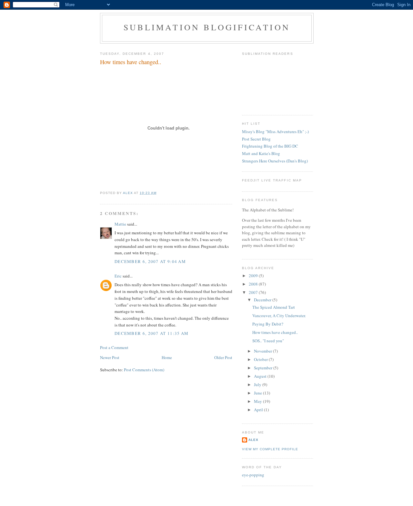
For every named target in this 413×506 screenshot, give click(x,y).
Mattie (120, 224)
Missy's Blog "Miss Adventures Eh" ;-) (275, 131)
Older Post (223, 357)
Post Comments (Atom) (144, 370)
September (263, 368)
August (260, 376)
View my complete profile (270, 449)
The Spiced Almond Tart (273, 307)
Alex (253, 440)
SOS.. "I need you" (268, 341)
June (258, 393)
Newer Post (109, 357)
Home (167, 357)
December (263, 300)
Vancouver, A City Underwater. (279, 315)
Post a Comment (114, 347)
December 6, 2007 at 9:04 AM (150, 261)
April (259, 410)
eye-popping (253, 475)
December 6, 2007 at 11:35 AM (151, 333)
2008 (254, 284)
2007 (254, 292)
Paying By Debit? (267, 324)
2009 (254, 275)
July (258, 384)
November (263, 351)
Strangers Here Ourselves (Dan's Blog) (275, 161)
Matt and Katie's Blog (261, 153)
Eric (118, 276)
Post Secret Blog (256, 139)
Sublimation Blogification (207, 27)
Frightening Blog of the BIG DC (270, 146)
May (258, 401)
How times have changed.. (275, 332)
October (261, 359)
